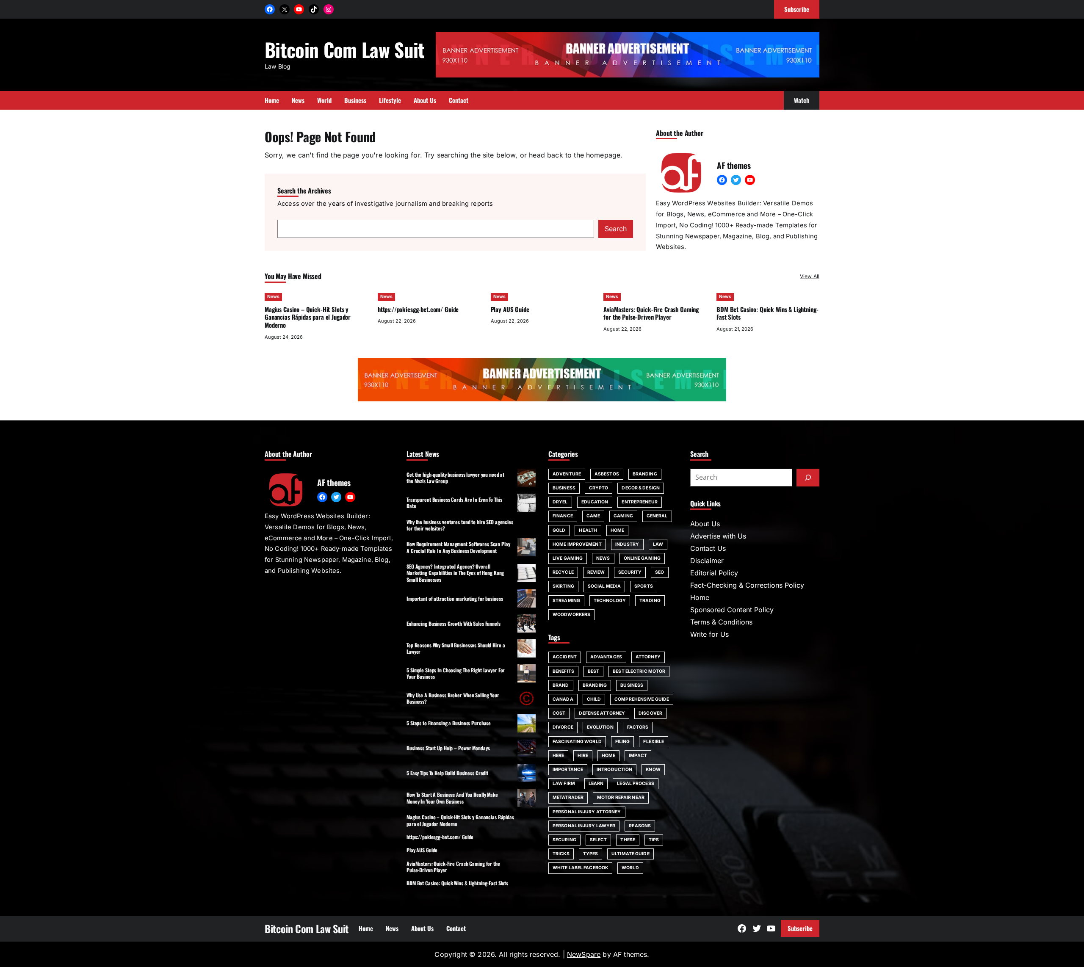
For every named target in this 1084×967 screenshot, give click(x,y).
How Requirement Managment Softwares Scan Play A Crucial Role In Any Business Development (458, 547)
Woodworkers (571, 614)
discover (650, 713)
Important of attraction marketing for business (454, 598)
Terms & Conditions (721, 622)
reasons (640, 826)
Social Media (604, 586)
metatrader (568, 797)
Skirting (563, 586)
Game (593, 516)
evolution (600, 727)
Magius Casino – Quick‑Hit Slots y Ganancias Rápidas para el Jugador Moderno (308, 317)
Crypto (598, 488)
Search (616, 228)
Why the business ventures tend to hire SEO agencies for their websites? (459, 525)
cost (559, 713)
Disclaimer (707, 560)
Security (630, 572)
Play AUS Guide (510, 309)
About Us (705, 523)
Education (594, 502)
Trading (650, 600)
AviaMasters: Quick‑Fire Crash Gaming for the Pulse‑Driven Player (651, 313)
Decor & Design (640, 488)
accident (565, 657)
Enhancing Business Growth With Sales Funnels (453, 623)
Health (588, 530)
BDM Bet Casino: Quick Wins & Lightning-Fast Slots (767, 313)
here (558, 755)
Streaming (566, 600)
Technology (610, 600)
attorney (648, 657)
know (653, 769)
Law (658, 544)
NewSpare (583, 954)
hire (583, 755)
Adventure (567, 474)
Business (564, 488)
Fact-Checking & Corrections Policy (747, 585)
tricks (561, 853)
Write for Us (709, 634)
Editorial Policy (714, 573)
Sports (643, 586)
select (598, 840)
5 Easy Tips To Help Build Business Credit (447, 772)
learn (596, 783)
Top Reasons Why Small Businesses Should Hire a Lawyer (455, 648)
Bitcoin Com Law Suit (345, 49)
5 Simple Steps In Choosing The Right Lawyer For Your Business (455, 673)
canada (563, 699)
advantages (606, 657)
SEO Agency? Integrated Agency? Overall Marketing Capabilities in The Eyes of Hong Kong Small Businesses (455, 573)
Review (596, 572)
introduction (614, 769)
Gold (559, 530)
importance (568, 769)
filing (622, 741)
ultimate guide (630, 853)
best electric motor (639, 671)
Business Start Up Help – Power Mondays (447, 747)
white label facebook (580, 867)
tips (654, 840)
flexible (653, 741)
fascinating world (577, 741)
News (273, 296)
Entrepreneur (639, 502)
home (608, 755)
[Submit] (807, 477)
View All (809, 276)
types (590, 853)
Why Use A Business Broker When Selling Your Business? (452, 698)
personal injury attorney (587, 812)
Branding (645, 474)
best (593, 671)
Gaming (623, 516)
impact (638, 755)
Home (617, 530)
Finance (563, 516)
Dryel (560, 502)
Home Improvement (577, 544)
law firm (564, 783)
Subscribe (800, 928)
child (594, 699)
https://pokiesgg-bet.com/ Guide (418, 309)
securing (564, 840)
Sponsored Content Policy (732, 609)
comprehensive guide (641, 699)
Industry (627, 544)
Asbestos (607, 474)
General (657, 516)
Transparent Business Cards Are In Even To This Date (454, 502)
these (627, 840)
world (630, 867)
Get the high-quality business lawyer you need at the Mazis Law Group (455, 477)
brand (561, 685)
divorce (563, 727)
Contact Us (708, 548)
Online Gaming (642, 558)
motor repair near (620, 797)
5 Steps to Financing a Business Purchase (448, 723)
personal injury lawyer (584, 826)
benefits (563, 671)
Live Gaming (568, 558)
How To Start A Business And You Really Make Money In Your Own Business (452, 797)
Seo (659, 572)
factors (638, 727)
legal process (635, 783)
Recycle (563, 572)
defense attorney (602, 713)
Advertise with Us (718, 536)
